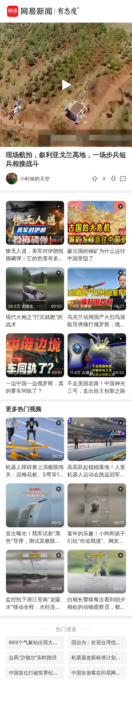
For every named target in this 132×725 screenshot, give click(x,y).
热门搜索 (66, 629)
